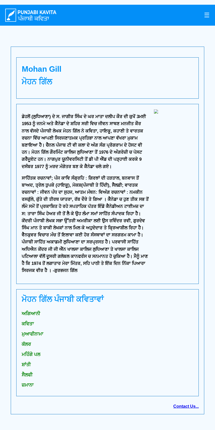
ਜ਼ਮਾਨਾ (28, 385)
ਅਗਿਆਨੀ (31, 313)
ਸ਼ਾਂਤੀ (26, 364)
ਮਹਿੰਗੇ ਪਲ (31, 354)
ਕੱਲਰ (26, 344)
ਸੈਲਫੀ (27, 374)
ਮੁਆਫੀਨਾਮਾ (32, 334)
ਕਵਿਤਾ (28, 323)
